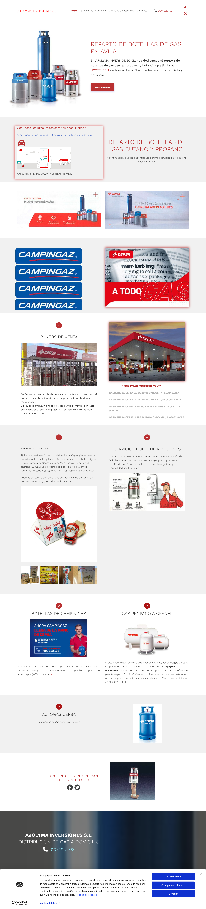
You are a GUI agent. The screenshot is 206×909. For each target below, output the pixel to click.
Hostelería (101, 10)
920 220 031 (165, 10)
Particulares (86, 10)
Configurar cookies (171, 885)
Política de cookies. (87, 894)
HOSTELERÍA (100, 70)
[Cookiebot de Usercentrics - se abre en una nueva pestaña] (19, 903)
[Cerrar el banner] (201, 874)
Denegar (173, 893)
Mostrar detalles (48, 903)
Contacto (142, 10)
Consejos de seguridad (122, 10)
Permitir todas (173, 876)
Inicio (74, 10)
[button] (102, 87)
